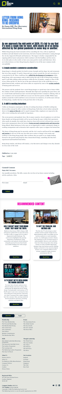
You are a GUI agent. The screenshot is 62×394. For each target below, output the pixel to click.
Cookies (4, 367)
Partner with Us (6, 357)
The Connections (6, 328)
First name (5, 183)
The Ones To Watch (7, 352)
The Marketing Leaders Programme (11, 350)
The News (26, 350)
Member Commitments (8, 333)
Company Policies (7, 363)
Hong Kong (26, 361)
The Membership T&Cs (8, 335)
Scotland (25, 359)
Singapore (26, 363)
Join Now (8, 316)
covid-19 (9, 156)
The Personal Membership (9, 324)
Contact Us (5, 365)
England (25, 357)
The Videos (26, 345)
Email (25, 183)
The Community (6, 329)
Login (20, 316)
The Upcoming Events (29, 322)
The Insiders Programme (8, 346)
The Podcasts (27, 347)
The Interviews (27, 348)
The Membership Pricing (9, 326)
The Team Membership (8, 322)
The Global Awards (28, 324)
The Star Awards (27, 326)
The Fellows (5, 331)
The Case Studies (28, 343)
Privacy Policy (6, 369)
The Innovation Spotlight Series (10, 344)
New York (26, 367)
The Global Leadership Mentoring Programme (11, 341)
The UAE (25, 365)
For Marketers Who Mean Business (11, 361)
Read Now (16, 257)
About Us (4, 359)
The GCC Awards (28, 328)
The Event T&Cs (27, 329)
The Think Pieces (28, 341)
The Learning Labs (7, 348)
